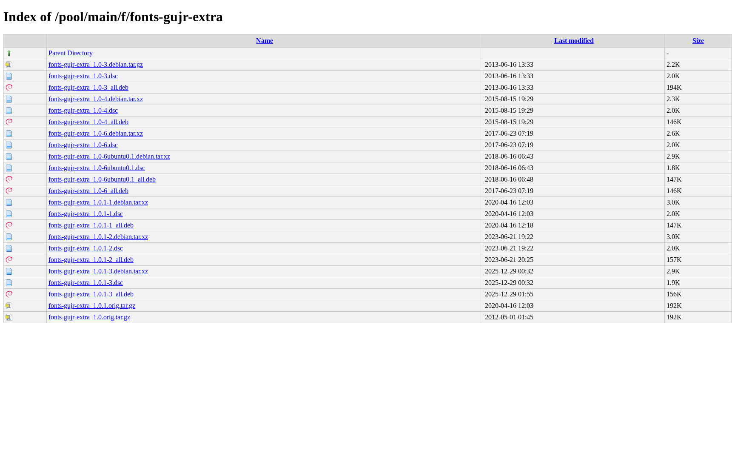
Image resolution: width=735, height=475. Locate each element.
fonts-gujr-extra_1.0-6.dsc (83, 144)
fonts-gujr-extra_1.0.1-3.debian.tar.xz (98, 271)
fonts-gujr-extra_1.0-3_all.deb (88, 87)
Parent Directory (70, 53)
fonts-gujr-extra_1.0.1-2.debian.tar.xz (98, 236)
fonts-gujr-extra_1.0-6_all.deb (88, 190)
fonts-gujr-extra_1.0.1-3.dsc (85, 282)
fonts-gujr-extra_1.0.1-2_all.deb (91, 259)
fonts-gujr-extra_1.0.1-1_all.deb (91, 225)
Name (264, 40)
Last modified (574, 40)
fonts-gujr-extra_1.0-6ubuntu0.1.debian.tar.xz (109, 156)
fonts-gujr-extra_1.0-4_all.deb (88, 121)
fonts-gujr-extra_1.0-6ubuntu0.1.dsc (96, 167)
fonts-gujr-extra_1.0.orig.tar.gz (89, 317)
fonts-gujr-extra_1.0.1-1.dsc (85, 213)
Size (698, 40)
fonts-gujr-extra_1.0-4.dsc (83, 110)
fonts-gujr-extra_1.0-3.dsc (83, 76)
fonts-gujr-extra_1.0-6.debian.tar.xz (95, 133)
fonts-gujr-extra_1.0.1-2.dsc (85, 248)
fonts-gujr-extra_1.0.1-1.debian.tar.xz (98, 202)
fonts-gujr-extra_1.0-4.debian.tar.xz (95, 98)
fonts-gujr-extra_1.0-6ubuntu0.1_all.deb (102, 179)
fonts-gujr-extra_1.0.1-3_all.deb (91, 294)
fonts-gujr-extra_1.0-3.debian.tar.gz (95, 64)
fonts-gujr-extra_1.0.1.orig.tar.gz (91, 305)
